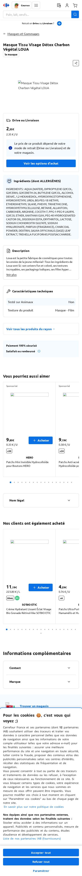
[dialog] (41, 792)
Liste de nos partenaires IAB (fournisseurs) (32, 838)
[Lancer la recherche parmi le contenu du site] (75, 14)
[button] (36, 5)
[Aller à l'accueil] (6, 5)
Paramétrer (41, 871)
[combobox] (41, 14)
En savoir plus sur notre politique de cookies (34, 806)
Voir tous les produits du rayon (29, 329)
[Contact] (69, 668)
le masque (11, 54)
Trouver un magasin (34, 706)
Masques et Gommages (23, 34)
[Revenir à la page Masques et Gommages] (4, 33)
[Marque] (69, 681)
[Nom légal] (69, 500)
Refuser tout (41, 862)
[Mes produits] (59, 5)
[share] (76, 63)
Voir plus (11, 274)
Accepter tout (41, 852)
